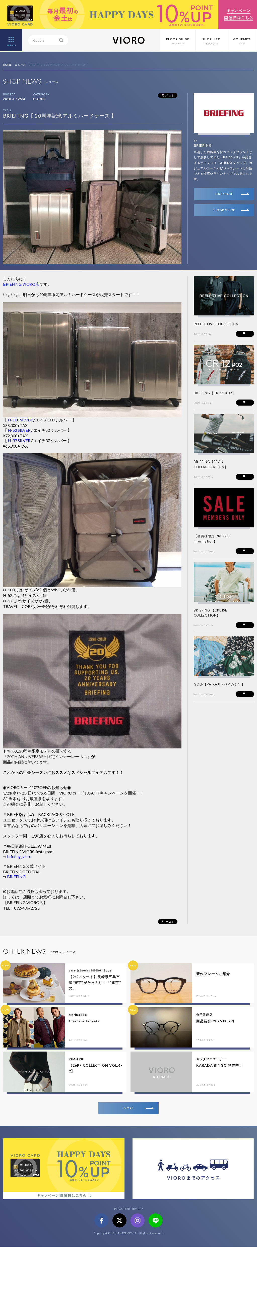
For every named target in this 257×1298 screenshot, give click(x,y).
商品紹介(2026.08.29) (215, 1021)
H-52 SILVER (18, 430)
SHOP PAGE (224, 194)
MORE (129, 1108)
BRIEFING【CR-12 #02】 (215, 393)
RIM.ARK (76, 1059)
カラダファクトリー (211, 1059)
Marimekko (78, 1015)
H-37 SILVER (19, 440)
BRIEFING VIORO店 (21, 284)
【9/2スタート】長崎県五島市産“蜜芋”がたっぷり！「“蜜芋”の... (95, 982)
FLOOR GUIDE (224, 210)
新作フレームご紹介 (213, 973)
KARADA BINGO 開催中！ (219, 1065)
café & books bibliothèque (90, 970)
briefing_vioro (19, 856)
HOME (7, 64)
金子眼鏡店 (204, 1015)
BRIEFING (203, 145)
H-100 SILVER (20, 419)
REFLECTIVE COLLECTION (216, 324)
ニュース (20, 64)
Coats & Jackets (84, 1021)
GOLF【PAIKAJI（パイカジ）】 (219, 684)
